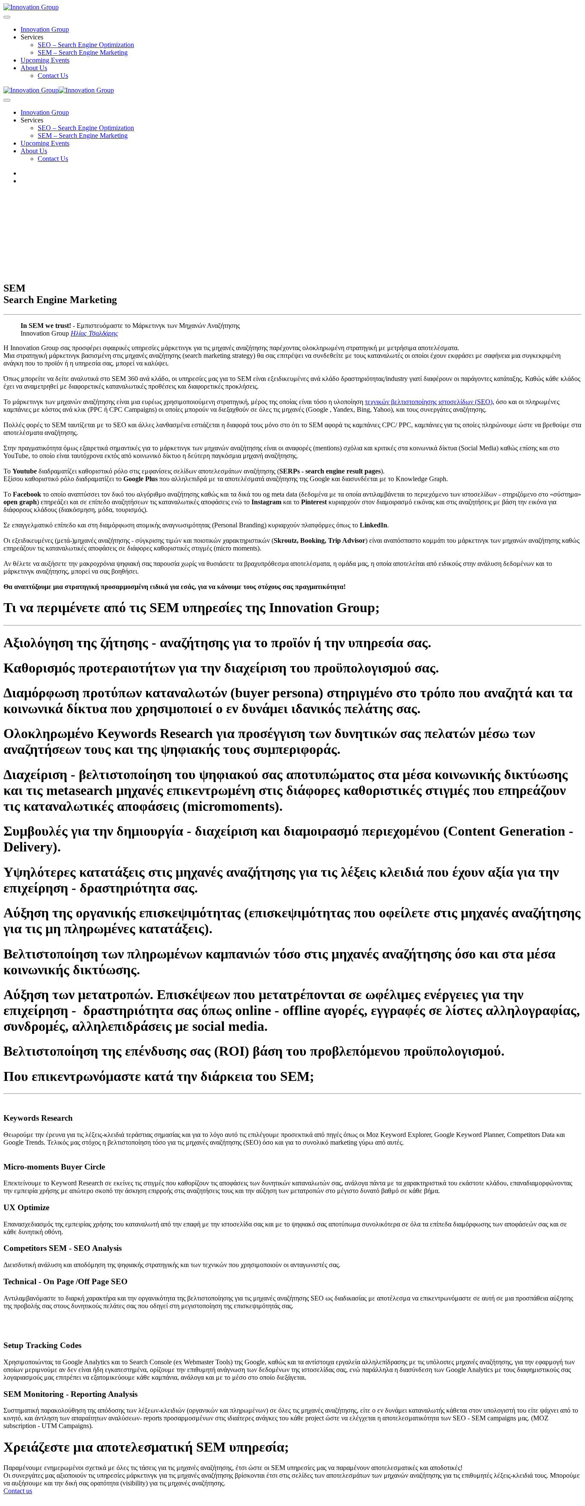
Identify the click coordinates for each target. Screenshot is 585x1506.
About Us (34, 67)
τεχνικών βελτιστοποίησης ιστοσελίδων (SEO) (428, 401)
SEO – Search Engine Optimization (86, 44)
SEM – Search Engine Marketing (83, 52)
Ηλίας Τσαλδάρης (94, 333)
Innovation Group (45, 29)
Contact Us (53, 75)
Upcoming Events (45, 60)
